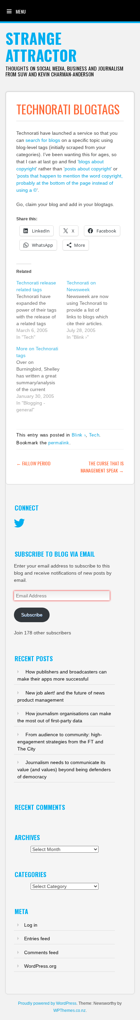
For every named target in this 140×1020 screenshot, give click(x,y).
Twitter (19, 523)
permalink (58, 442)
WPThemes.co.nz (69, 1010)
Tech (94, 435)
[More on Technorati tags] (41, 379)
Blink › (79, 435)
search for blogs (42, 140)
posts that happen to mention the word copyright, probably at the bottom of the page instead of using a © (69, 183)
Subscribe (31, 614)
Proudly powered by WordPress (47, 1003)
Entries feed (37, 938)
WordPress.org (40, 966)
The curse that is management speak (102, 467)
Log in (30, 925)
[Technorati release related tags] (41, 309)
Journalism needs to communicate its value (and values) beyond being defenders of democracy (64, 769)
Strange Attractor (41, 46)
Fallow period (33, 463)
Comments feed (41, 952)
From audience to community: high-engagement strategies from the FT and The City (60, 742)
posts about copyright (88, 168)
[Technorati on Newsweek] (92, 309)
